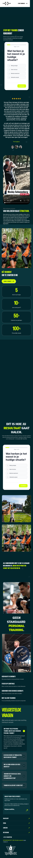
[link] (7, 3)
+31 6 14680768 (7, 837)
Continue (21, 86)
